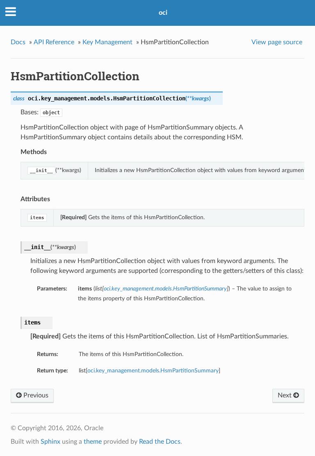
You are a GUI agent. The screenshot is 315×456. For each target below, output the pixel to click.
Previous (35, 395)
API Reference (54, 42)
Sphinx (50, 441)
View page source (276, 42)
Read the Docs (159, 441)
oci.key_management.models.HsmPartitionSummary (153, 371)
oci (163, 12)
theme (93, 441)
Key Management (107, 42)
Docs (18, 42)
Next (285, 395)
